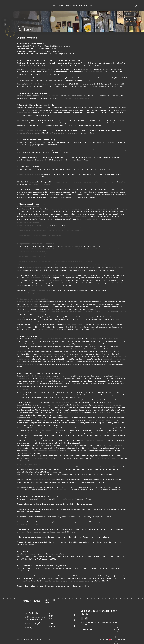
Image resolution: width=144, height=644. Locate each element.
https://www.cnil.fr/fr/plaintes (28, 293)
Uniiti (125, 639)
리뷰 (80, 5)
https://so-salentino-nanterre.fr (42, 69)
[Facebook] (5, 20)
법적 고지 (52, 626)
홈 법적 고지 (21, 26)
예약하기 (60, 5)
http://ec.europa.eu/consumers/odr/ (29, 524)
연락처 (91, 5)
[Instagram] (5, 24)
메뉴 (85, 5)
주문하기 (68, 5)
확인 (115, 629)
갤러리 (75, 5)
